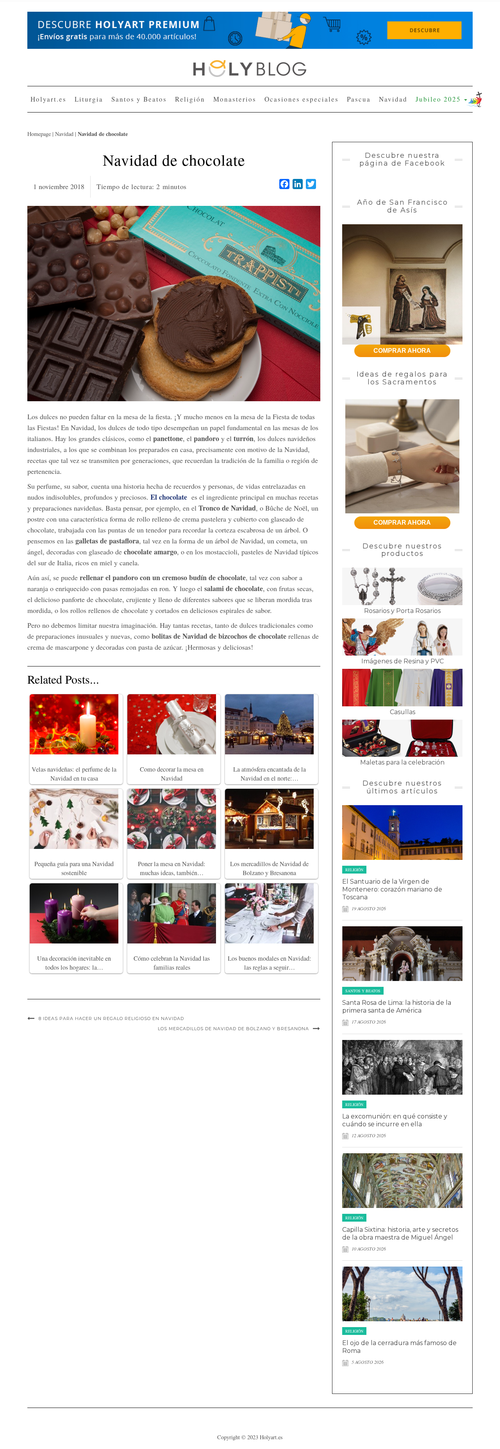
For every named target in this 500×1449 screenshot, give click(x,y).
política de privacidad (281, 162)
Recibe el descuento (204, 195)
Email (176, 133)
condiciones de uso (235, 162)
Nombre (178, 104)
